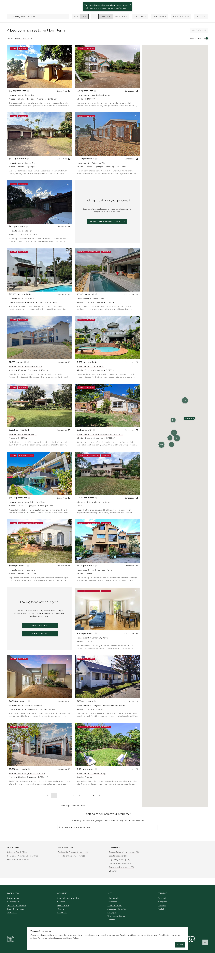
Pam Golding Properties (68, 898)
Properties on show (16, 909)
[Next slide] (67, 66)
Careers (60, 909)
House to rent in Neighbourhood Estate (27, 773)
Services (61, 902)
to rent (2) (71, 856)
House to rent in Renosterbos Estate (25, 366)
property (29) (119, 860)
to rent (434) (73, 852)
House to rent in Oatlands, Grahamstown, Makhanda (100, 434)
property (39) (124, 852)
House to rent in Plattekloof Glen (91, 163)
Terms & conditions (116, 916)
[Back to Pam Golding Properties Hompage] (10, 939)
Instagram (162, 902)
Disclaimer (112, 902)
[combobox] (25, 38)
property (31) (118, 856)
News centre (63, 905)
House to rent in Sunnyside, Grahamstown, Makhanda (101, 706)
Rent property (13, 902)
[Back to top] (205, 942)
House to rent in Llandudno (21, 299)
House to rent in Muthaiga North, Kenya (94, 570)
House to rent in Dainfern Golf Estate (25, 706)
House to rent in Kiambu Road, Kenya (93, 95)
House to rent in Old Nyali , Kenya (91, 773)
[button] (173, 420)
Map (200, 38)
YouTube (162, 909)
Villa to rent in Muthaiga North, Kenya (93, 502)
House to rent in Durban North (90, 366)
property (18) (121, 867)
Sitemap (111, 920)
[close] (130, 4)
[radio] (76, 16)
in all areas (19, 860)
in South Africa (17, 852)
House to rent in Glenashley (21, 95)
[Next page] (99, 795)
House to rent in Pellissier (20, 231)
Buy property (13, 898)
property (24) (120, 863)
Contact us (62, 91)
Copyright (112, 912)
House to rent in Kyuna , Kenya (23, 434)
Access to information (117, 909)
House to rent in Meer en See (22, 163)
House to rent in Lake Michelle (90, 299)
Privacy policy (114, 898)
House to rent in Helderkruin (22, 570)
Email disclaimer (115, 905)
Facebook (162, 898)
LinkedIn (162, 905)
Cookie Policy (72, 938)
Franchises (62, 912)
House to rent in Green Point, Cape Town (27, 502)
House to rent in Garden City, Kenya (92, 638)
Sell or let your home (16, 905)
